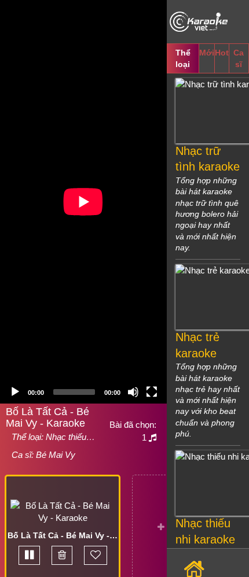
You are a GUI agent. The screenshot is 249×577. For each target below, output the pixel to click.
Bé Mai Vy (55, 455)
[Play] (15, 392)
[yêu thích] (95, 555)
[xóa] (62, 555)
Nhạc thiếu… (70, 437)
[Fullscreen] (152, 392)
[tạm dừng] (29, 555)
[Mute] (133, 392)
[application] (83, 202)
